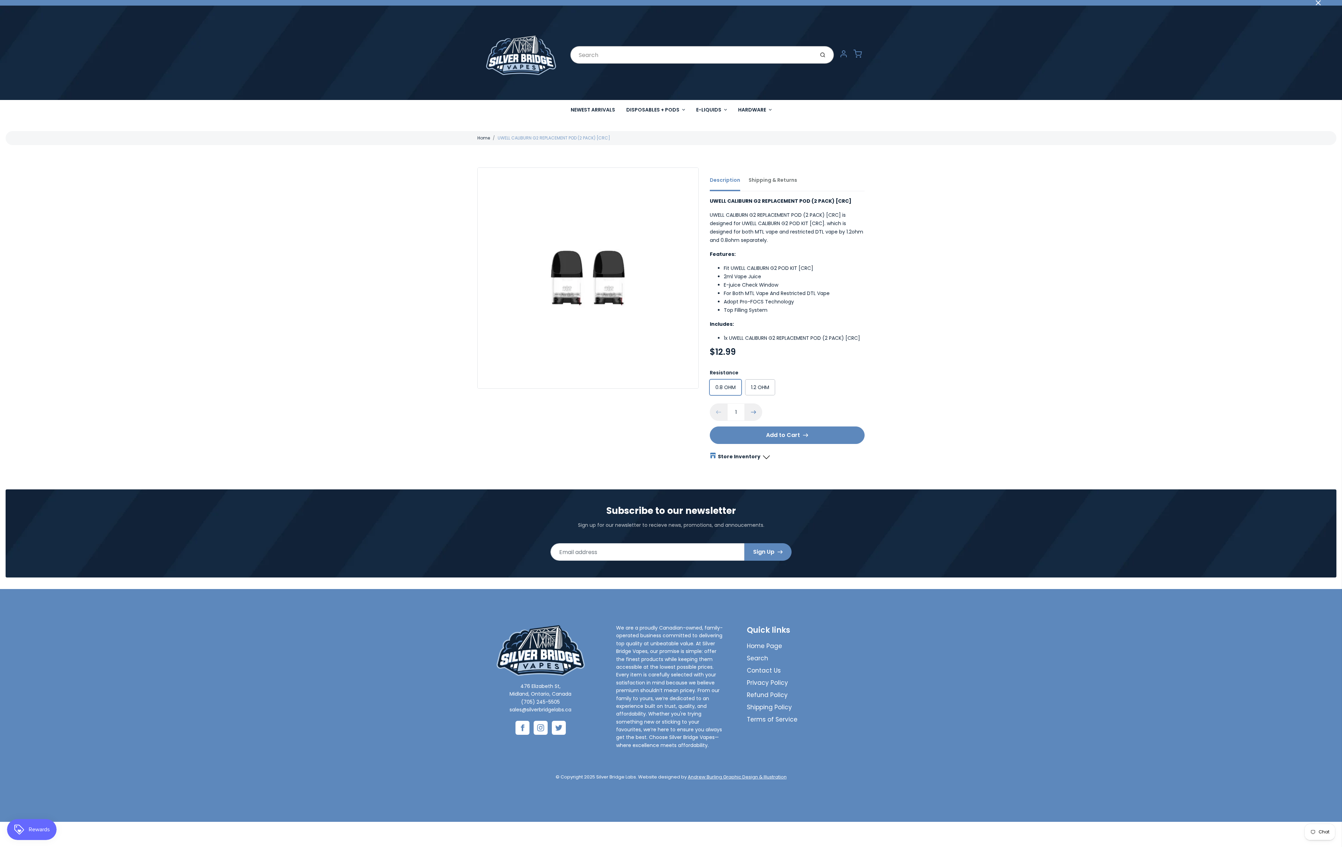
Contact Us (764, 670)
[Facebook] (522, 728)
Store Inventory (739, 456)
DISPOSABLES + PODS (652, 109)
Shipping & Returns (773, 180)
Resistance (724, 372)
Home (483, 138)
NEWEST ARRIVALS (593, 109)
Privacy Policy (767, 683)
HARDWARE (752, 109)
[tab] (729, 182)
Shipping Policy (769, 707)
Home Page (764, 646)
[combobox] (691, 55)
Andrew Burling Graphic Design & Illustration (737, 777)
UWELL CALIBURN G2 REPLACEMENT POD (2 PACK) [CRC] (554, 138)
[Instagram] (541, 728)
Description (725, 180)
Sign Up (763, 552)
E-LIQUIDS (708, 109)
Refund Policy (767, 695)
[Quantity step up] (753, 412)
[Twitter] (559, 728)
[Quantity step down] (718, 412)
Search (757, 658)
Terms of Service (772, 719)
